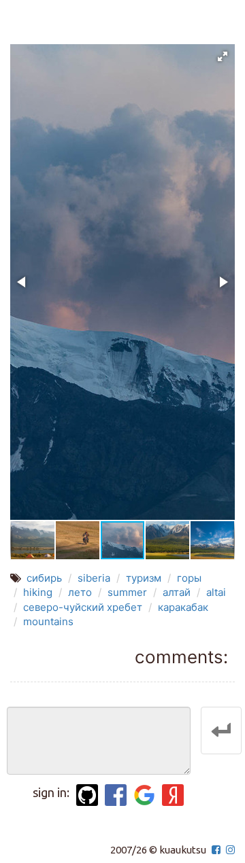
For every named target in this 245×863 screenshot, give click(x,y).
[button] (222, 56)
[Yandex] (173, 795)
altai (216, 592)
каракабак (183, 607)
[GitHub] (87, 795)
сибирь (44, 577)
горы (189, 577)
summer (127, 592)
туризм (143, 577)
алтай (177, 592)
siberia (94, 577)
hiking (37, 592)
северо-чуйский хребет (82, 607)
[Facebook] (116, 795)
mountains (48, 621)
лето (80, 592)
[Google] (144, 795)
